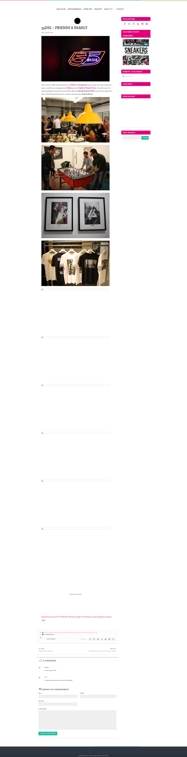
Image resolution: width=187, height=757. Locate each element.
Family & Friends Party (87, 88)
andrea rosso (52, 632)
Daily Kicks (61, 9)
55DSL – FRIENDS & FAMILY (64, 27)
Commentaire (42, 709)
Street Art (87, 9)
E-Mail (82, 693)
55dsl (69, 88)
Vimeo (109, 617)
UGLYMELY (51, 639)
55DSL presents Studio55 (94, 617)
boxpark (58, 632)
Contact (120, 9)
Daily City (108, 9)
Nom (40, 693)
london (77, 632)
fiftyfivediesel (70, 632)
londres (82, 632)
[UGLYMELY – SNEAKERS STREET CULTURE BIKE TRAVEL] (45, 7)
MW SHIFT (98, 9)
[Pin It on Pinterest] (43, 620)
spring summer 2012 (91, 632)
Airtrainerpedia (74, 9)
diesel (64, 632)
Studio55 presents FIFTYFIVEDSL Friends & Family (61, 617)
